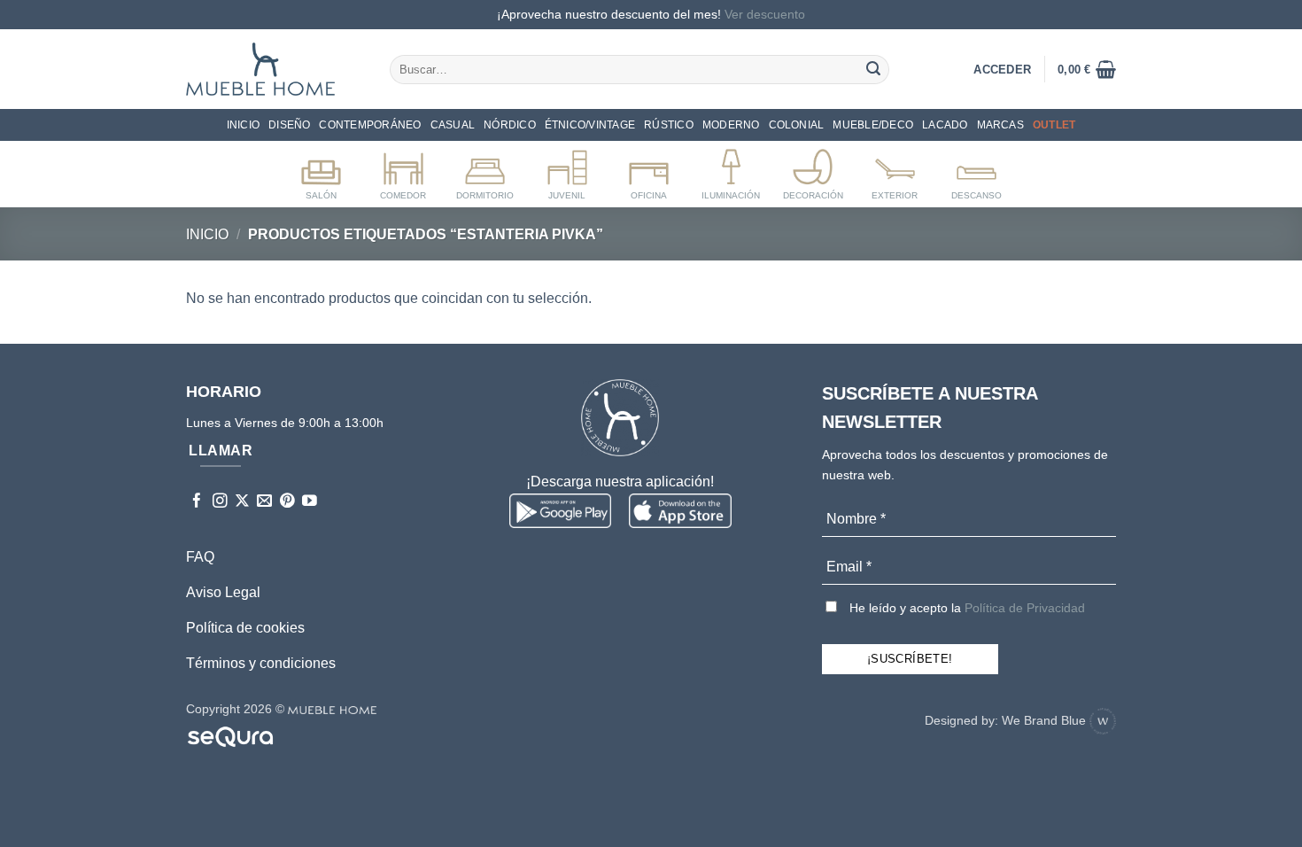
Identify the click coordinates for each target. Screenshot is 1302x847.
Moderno (731, 125)
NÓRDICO (510, 125)
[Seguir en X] (242, 501)
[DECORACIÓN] (812, 171)
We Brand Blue (1045, 720)
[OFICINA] (649, 171)
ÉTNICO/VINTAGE (590, 125)
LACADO (944, 125)
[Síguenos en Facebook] (197, 501)
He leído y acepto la (965, 608)
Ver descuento (765, 14)
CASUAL (452, 125)
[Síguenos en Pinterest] (287, 501)
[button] (1087, 69)
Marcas (1000, 125)
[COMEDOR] (403, 171)
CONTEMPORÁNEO (370, 125)
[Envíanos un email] (264, 501)
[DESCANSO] (976, 171)
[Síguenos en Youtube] (309, 501)
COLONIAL (797, 125)
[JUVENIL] (567, 171)
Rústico (669, 125)
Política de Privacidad (1025, 608)
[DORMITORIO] (485, 171)
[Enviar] (873, 69)
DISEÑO (289, 125)
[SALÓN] (321, 171)
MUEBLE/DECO (873, 125)
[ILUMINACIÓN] (731, 171)
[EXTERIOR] (895, 171)
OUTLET (1054, 125)
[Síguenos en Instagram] (220, 501)
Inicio (243, 125)
